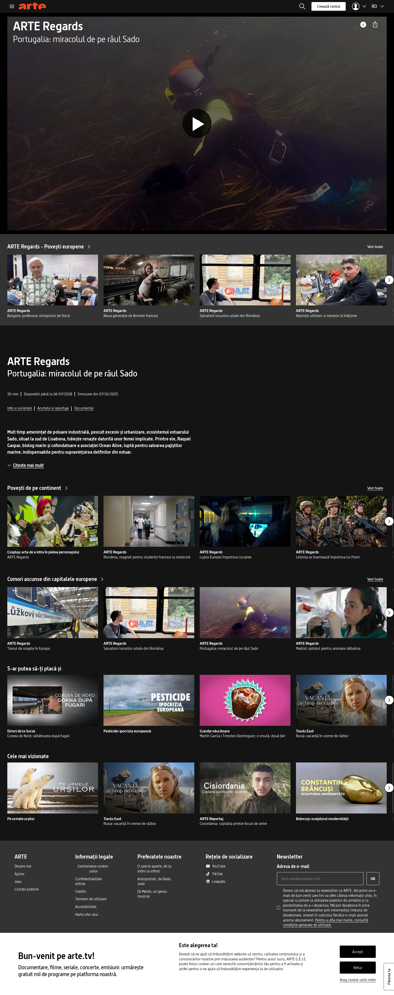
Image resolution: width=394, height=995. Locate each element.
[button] (302, 6)
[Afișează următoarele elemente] (389, 279)
